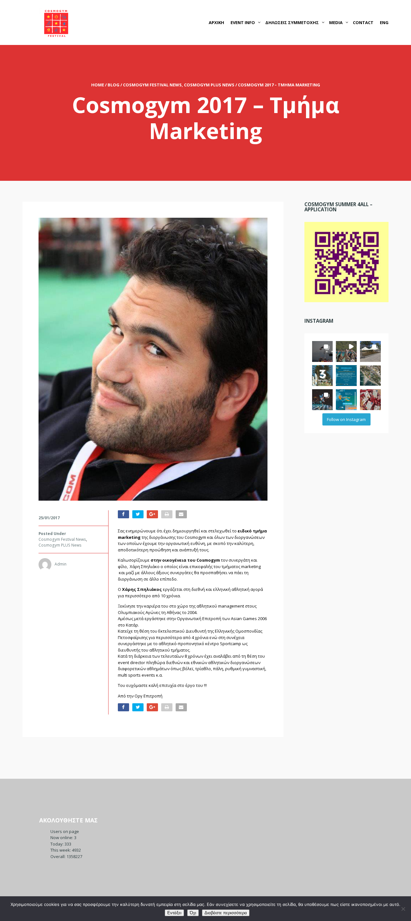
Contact (363, 22)
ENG (384, 22)
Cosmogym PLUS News (209, 85)
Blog (113, 85)
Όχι (193, 912)
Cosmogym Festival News (152, 85)
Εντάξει (174, 912)
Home (97, 85)
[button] (322, 351)
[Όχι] (403, 909)
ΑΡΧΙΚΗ (216, 22)
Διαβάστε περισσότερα (226, 912)
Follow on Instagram (346, 419)
